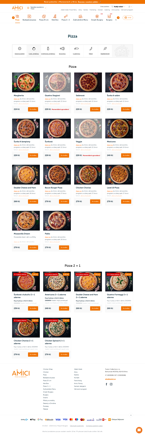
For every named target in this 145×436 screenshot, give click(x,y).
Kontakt (100, 10)
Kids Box (46, 383)
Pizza (44, 375)
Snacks (45, 397)
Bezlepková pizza (49, 378)
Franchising (78, 380)
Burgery (45, 395)
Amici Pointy (78, 383)
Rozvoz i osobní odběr (88, 2)
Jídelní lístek (64, 10)
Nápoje (45, 409)
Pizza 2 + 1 (46, 386)
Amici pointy (115, 10)
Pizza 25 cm (47, 380)
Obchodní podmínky (77, 426)
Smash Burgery (48, 392)
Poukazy (46, 406)
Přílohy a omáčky (49, 400)
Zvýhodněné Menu (49, 389)
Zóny (80, 10)
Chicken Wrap (48, 369)
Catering (107, 10)
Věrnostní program (127, 10)
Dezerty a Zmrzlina (49, 403)
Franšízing (93, 10)
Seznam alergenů (80, 386)
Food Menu (73, 10)
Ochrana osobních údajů (94, 426)
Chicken (46, 372)
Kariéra (85, 10)
